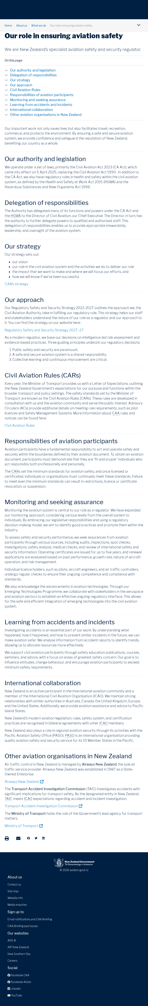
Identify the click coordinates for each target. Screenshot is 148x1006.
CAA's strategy (16, 284)
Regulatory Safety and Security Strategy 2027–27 (44, 330)
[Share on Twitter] (36, 838)
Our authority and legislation (33, 70)
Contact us (14, 884)
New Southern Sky (19, 953)
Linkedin (15, 988)
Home (8, 25)
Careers (12, 960)
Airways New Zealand (24, 781)
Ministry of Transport (24, 826)
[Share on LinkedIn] (43, 838)
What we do (38, 25)
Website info (15, 898)
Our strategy (20, 80)
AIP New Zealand (18, 947)
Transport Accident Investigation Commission (43, 806)
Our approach (21, 85)
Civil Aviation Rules (25, 90)
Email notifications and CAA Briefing (30, 919)
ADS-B (12, 940)
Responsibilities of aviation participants (41, 95)
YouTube (16, 995)
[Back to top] (137, 995)
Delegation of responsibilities (33, 75)
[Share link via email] (18, 838)
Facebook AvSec (20, 982)
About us (21, 25)
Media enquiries (17, 904)
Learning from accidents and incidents (41, 105)
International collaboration (31, 110)
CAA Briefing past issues (23, 926)
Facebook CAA (19, 975)
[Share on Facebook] (28, 838)
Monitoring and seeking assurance (38, 100)
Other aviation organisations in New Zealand (46, 115)
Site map (13, 891)
